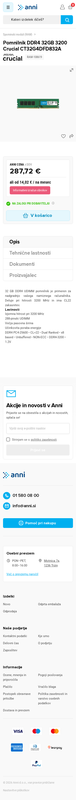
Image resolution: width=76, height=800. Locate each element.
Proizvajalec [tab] (22, 275)
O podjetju (45, 643)
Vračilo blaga (47, 687)
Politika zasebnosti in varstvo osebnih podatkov (52, 698)
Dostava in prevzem (16, 710)
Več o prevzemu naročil (22, 574)
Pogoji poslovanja (50, 675)
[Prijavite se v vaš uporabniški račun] (62, 7)
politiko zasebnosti (44, 439)
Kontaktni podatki (15, 636)
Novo (6, 604)
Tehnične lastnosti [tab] (29, 253)
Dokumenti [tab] (22, 264)
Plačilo (7, 687)
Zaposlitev (10, 650)
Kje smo (43, 636)
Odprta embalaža (49, 604)
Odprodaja (10, 611)
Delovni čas (11, 643)
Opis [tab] (14, 242)
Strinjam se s (34, 439)
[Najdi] (67, 19)
